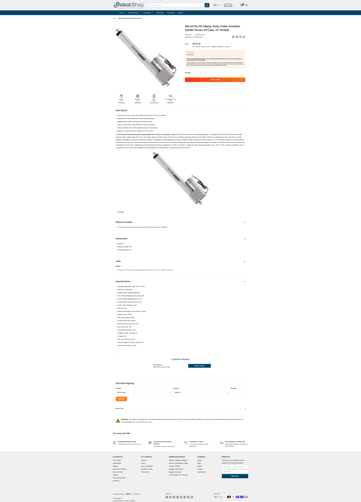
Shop (121, 13)
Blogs (199, 463)
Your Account (117, 460)
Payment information (119, 478)
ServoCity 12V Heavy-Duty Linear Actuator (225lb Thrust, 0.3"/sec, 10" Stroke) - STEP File (145, 270)
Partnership (159, 13)
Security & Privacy (146, 469)
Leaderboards (201, 472)
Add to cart (215, 79)
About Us (144, 460)
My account (228, 6)
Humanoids (147, 13)
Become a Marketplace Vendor (178, 463)
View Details (121, 102)
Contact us (116, 480)
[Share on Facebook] (233, 36)
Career (143, 463)
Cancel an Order (118, 472)
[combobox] (176, 5)
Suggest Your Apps (175, 472)
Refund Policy (119, 408)
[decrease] (195, 73)
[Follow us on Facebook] (167, 497)
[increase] (206, 73)
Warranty (115, 475)
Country (118, 388)
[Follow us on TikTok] (184, 497)
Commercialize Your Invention (178, 475)
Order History (117, 463)
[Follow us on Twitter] (170, 497)
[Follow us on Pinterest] (177, 497)
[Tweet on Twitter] (240, 36)
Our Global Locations (118, 494)
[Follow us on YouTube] (181, 497)
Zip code (233, 388)
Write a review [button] (199, 366)
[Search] (207, 5)
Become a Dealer (174, 466)
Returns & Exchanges (119, 469)
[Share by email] (244, 36)
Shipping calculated (217, 46)
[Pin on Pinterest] (237, 36)
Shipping (115, 466)
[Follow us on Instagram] (174, 497)
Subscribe (235, 476)
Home (114, 18)
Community (170, 13)
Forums (199, 460)
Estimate (121, 399)
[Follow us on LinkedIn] (188, 497)
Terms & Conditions (147, 466)
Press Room (145, 472)
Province (176, 388)
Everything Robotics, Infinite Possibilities (124, 501)
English (136, 494)
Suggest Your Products (176, 469)
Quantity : (188, 73)
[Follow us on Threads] (192, 497)
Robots (199, 466)
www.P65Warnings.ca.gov (144, 422)
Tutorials (199, 469)
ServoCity (188, 34)
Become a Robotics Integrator (178, 460)
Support (180, 13)
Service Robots (133, 13)
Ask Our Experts (154, 102)
